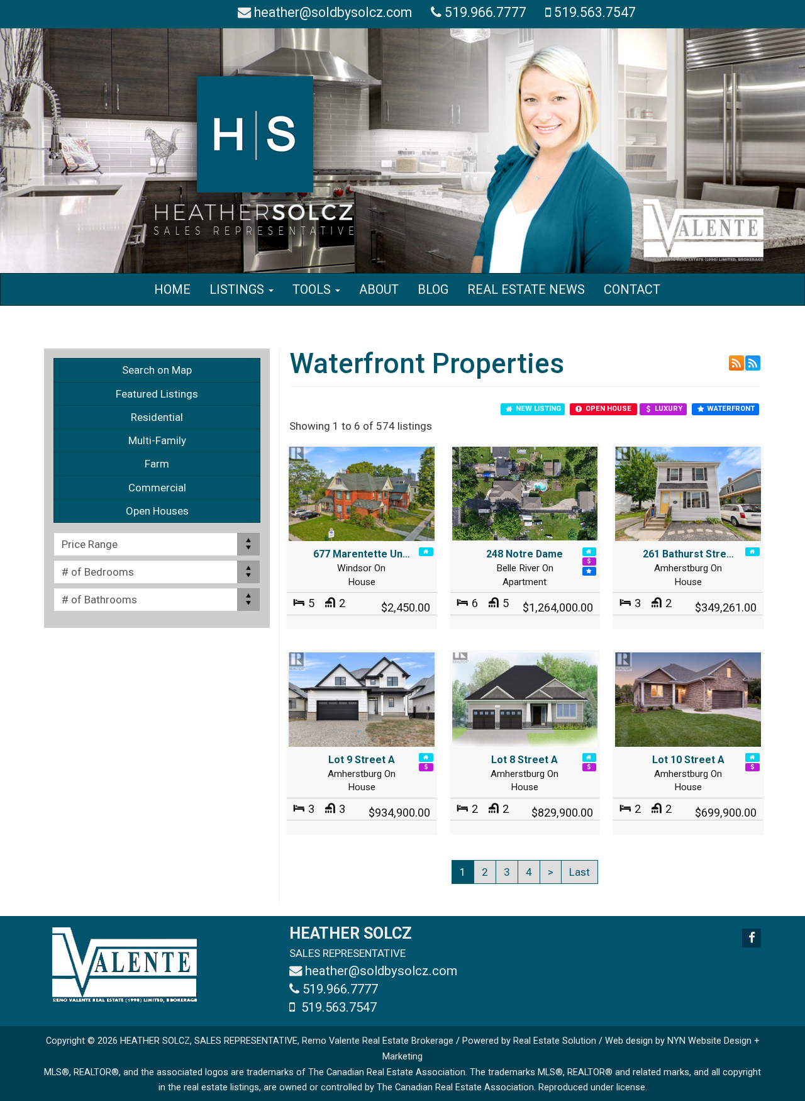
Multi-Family (157, 440)
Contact (632, 289)
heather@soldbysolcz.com (333, 12)
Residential (157, 417)
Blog (433, 289)
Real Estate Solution (554, 1041)
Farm (157, 463)
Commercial (157, 487)
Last (579, 872)
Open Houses (157, 511)
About (379, 289)
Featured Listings (157, 394)
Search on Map (157, 370)
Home (172, 289)
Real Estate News (526, 289)
